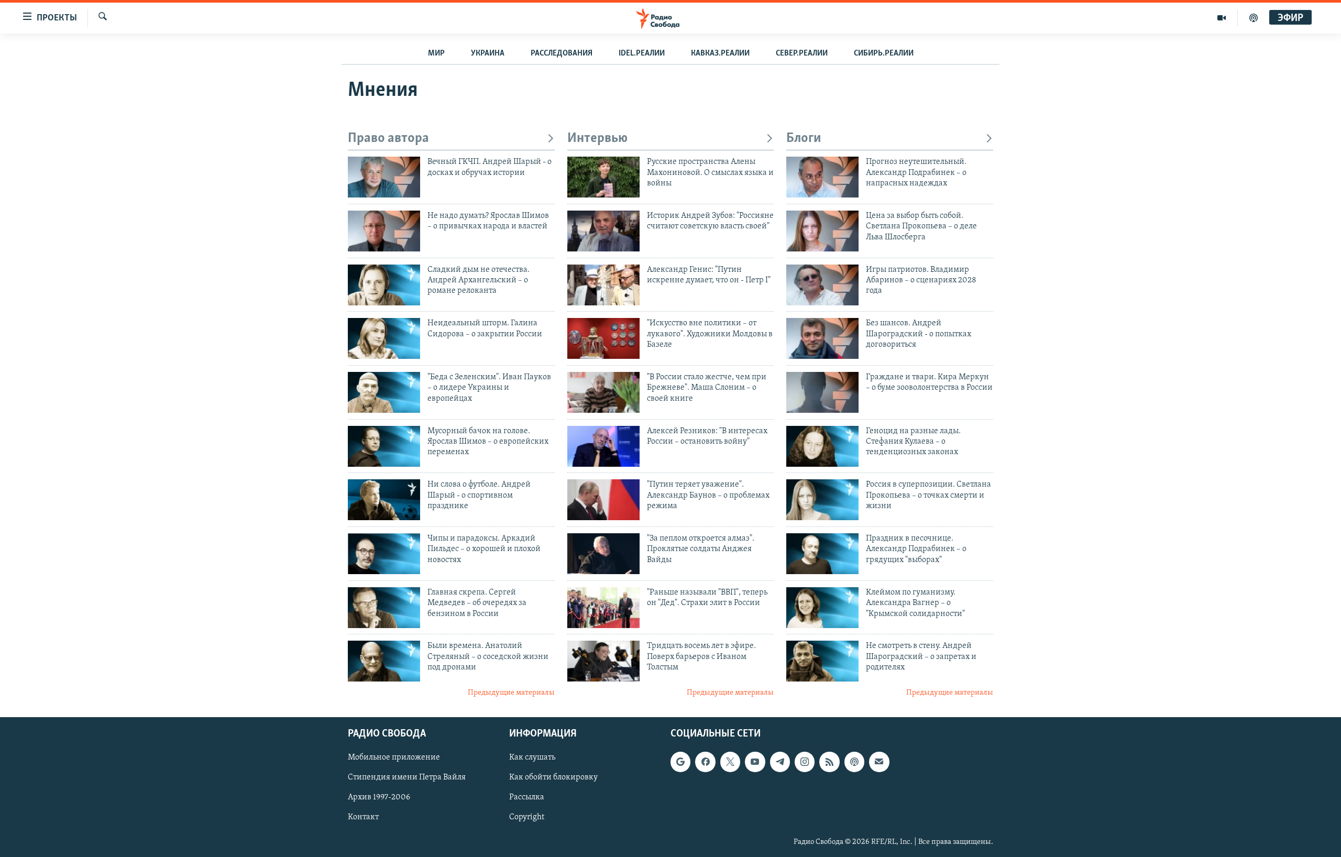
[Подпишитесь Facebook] (705, 762)
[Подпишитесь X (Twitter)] (730, 762)
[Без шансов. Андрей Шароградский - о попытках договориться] (822, 338)
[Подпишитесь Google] (680, 762)
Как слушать (532, 757)
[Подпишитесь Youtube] (755, 762)
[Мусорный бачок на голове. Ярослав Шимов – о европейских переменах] (384, 446)
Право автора (388, 138)
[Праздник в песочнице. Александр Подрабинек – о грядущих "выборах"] (822, 553)
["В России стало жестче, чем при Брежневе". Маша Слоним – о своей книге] (603, 392)
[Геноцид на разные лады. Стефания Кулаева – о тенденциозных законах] (822, 446)
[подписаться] (879, 762)
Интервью (597, 138)
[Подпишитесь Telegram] (780, 762)
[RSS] (829, 762)
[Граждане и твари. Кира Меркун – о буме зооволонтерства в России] (822, 392)
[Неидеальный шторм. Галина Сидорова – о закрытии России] (384, 338)
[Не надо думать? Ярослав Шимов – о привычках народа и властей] (384, 231)
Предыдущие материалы (511, 693)
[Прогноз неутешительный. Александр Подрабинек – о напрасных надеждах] (822, 177)
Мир (436, 53)
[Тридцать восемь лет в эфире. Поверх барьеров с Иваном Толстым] (603, 661)
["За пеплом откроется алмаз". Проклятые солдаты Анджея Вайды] (603, 553)
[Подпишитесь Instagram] (805, 762)
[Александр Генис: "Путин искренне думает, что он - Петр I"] (603, 285)
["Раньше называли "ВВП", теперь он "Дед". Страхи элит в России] (603, 607)
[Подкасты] (854, 762)
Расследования (561, 53)
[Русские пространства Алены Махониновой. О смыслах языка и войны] (603, 177)
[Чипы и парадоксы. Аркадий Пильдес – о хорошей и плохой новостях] (384, 553)
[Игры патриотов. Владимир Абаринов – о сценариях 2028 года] (822, 285)
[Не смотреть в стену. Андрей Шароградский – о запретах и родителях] (822, 661)
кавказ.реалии (720, 53)
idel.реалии (642, 53)
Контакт (363, 817)
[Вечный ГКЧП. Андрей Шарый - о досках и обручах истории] (384, 177)
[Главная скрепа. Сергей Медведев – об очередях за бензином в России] (384, 607)
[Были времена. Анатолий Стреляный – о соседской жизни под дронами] (384, 661)
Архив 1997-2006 (379, 797)
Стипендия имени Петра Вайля (407, 777)
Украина (487, 53)
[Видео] (1222, 18)
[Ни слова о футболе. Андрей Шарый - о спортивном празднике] (384, 499)
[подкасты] (1253, 18)
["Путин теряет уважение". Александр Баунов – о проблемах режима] (603, 499)
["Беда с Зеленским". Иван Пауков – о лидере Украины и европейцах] (384, 392)
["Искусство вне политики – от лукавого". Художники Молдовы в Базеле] (603, 338)
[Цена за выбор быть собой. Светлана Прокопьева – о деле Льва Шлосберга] (822, 231)
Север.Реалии (802, 53)
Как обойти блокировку (553, 777)
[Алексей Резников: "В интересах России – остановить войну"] (603, 446)
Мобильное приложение (394, 757)
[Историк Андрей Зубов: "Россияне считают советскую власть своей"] (603, 231)
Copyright (526, 817)
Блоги (803, 138)
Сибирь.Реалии (884, 53)
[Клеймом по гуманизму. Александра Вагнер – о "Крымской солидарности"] (822, 607)
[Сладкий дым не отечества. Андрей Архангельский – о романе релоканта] (384, 285)
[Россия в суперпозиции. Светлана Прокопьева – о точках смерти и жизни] (822, 499)
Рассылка (526, 797)
